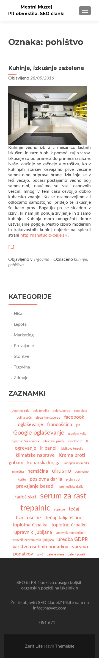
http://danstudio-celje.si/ (44, 235)
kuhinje (80, 259)
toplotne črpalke (69, 525)
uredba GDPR (72, 539)
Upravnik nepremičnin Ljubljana (33, 539)
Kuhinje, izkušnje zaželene (46, 68)
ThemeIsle (64, 646)
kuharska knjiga (44, 462)
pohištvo (16, 265)
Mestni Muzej (36, 7)
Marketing (24, 335)
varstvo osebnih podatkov (40, 546)
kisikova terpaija (72, 448)
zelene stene (55, 554)
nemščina (38, 471)
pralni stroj (73, 479)
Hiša (18, 313)
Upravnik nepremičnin (70, 532)
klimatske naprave (35, 455)
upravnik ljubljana (33, 532)
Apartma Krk (20, 410)
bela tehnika (41, 410)
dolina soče (24, 417)
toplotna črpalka (30, 525)
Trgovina (41, 259)
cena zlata (80, 410)
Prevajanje (24, 346)
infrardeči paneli (53, 441)
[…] (11, 247)
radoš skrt (25, 497)
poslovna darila (46, 479)
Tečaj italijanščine (63, 517)
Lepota (20, 324)
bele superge (61, 410)
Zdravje (21, 378)
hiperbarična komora (25, 441)
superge (59, 509)
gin (78, 425)
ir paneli (48, 448)
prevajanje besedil (36, 486)
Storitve (21, 356)
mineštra (18, 471)
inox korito (75, 441)
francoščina (59, 424)
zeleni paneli (76, 554)
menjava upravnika (76, 463)
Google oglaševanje (38, 433)
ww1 (40, 554)
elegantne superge (47, 417)
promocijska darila (71, 486)
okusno (61, 471)
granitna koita (77, 433)
